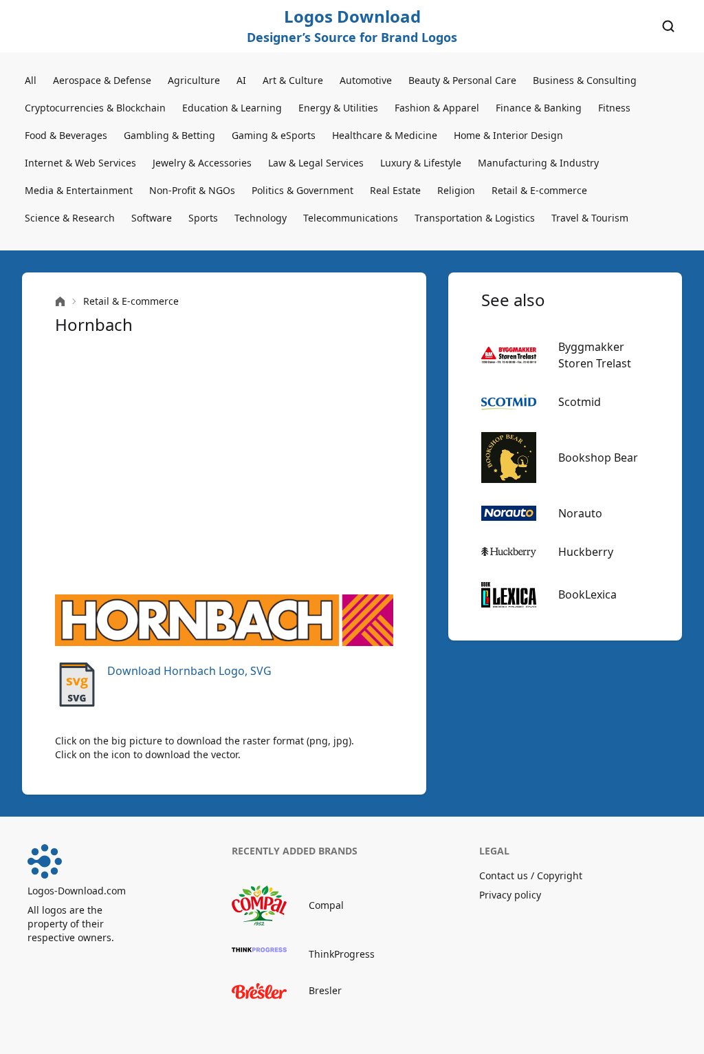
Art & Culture (293, 80)
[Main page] (60, 302)
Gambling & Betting (169, 135)
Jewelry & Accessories (202, 162)
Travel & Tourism (589, 217)
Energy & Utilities (338, 107)
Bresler (325, 990)
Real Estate (395, 190)
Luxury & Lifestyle (420, 162)
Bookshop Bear (598, 457)
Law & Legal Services (316, 162)
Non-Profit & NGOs (192, 190)
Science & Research (70, 217)
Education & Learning (232, 107)
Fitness (614, 107)
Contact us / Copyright (530, 875)
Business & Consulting (585, 80)
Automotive (366, 80)
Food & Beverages (66, 135)
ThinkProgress (342, 953)
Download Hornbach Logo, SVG (189, 670)
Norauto (580, 513)
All (30, 80)
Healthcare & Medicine (384, 135)
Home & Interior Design (508, 135)
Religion (456, 190)
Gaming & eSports (274, 135)
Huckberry (585, 551)
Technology (260, 217)
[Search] (668, 26)
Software (151, 217)
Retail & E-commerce (539, 190)
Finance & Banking (539, 107)
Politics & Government (302, 190)
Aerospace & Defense (102, 80)
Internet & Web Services (80, 162)
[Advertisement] (224, 465)
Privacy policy (510, 894)
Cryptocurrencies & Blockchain (95, 107)
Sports (203, 217)
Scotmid (579, 401)
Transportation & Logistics (475, 217)
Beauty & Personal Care (462, 80)
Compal (326, 905)
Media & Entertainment (79, 190)
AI (241, 80)
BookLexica (587, 594)
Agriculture (194, 80)
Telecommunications (350, 217)
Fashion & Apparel (437, 107)
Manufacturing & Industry (538, 162)
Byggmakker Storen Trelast (594, 355)
